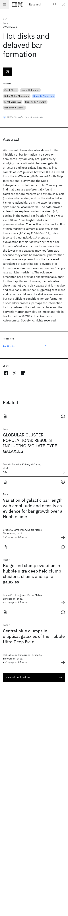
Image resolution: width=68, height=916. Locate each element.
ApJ (5, 19)
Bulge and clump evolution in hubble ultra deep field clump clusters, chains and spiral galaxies (32, 574)
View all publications (18, 677)
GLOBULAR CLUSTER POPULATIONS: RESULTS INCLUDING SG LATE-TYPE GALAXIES (30, 443)
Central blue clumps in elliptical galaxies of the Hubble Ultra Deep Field (34, 636)
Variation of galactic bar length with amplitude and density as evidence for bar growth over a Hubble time (33, 508)
